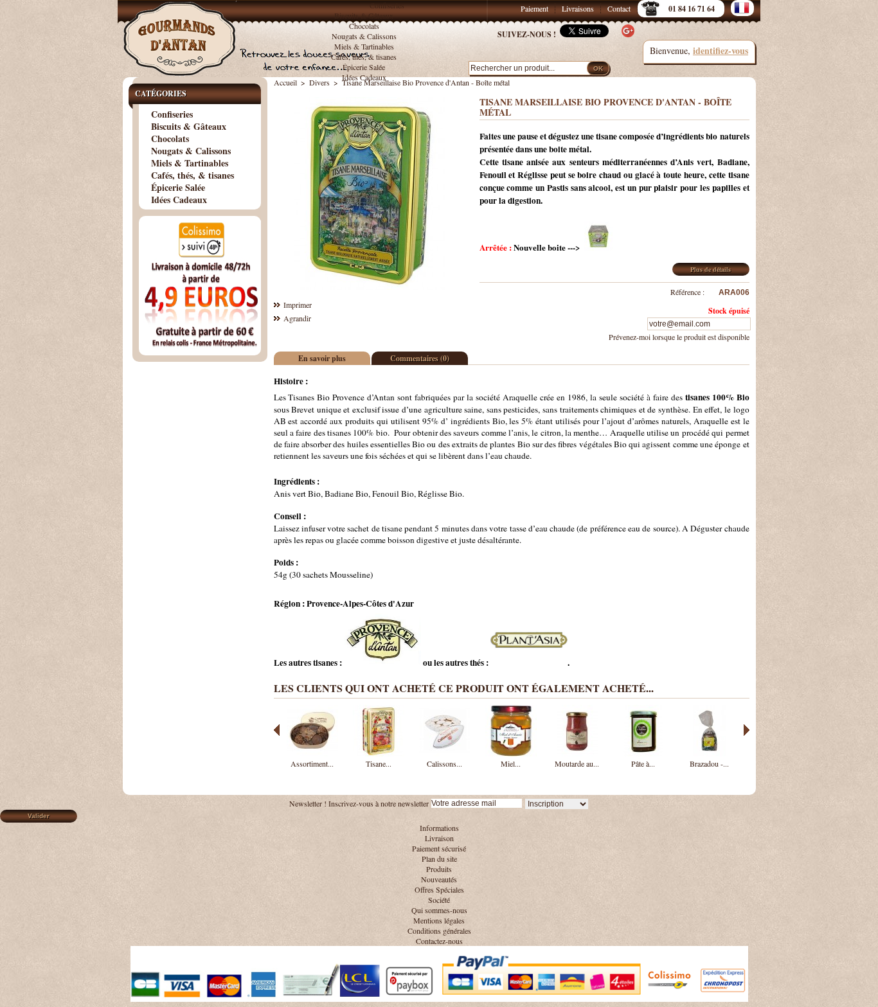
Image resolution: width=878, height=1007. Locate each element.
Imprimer (297, 304)
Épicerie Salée (364, 67)
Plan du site (439, 858)
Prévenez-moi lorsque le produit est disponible (679, 337)
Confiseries (387, 5)
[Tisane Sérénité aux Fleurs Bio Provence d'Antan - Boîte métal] (378, 753)
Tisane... (378, 763)
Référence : (687, 292)
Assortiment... (312, 763)
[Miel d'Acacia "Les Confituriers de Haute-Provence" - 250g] (511, 753)
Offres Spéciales (439, 889)
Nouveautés (439, 879)
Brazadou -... (709, 763)
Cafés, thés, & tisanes (364, 56)
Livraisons (578, 8)
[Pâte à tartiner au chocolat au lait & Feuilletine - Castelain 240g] (643, 753)
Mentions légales (439, 920)
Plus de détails (710, 269)
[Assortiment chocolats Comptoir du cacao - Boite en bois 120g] (312, 753)
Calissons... (444, 763)
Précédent (277, 730)
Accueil (285, 82)
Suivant (746, 730)
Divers (319, 82)
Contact (619, 8)
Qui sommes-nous (439, 910)
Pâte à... (643, 763)
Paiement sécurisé (439, 848)
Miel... (511, 763)
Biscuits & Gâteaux (363, 15)
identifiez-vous (720, 50)
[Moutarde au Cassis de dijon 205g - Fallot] (577, 753)
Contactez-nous (439, 941)
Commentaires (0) (419, 358)
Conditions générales (439, 930)
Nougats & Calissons (364, 36)
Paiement (534, 8)
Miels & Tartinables (364, 46)
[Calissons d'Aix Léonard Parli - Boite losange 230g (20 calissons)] (444, 753)
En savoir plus (322, 358)
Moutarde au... (577, 763)
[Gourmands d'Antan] (182, 32)
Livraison (439, 838)
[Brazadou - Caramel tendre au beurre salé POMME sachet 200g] (709, 753)
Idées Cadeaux (364, 77)
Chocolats (364, 26)
